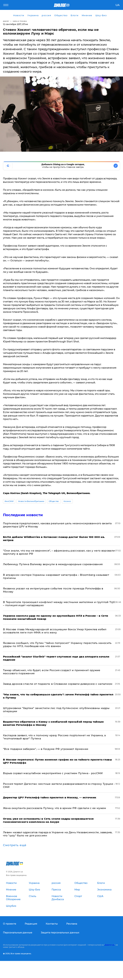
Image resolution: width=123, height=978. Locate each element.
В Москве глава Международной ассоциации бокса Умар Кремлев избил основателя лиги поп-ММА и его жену (54, 631)
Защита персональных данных (60, 932)
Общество (54, 501)
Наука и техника (20, 21)
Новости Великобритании (31, 501)
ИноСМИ (9, 501)
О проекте (9, 923)
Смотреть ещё (14, 845)
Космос (67, 501)
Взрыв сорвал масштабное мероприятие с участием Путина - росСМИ (53, 773)
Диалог (6, 21)
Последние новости (23, 515)
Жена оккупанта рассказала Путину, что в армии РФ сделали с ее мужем (54, 808)
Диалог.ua (109, 945)
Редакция (31, 923)
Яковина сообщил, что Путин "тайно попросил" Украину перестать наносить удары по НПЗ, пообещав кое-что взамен (57, 644)
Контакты (52, 923)
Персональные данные (17, 932)
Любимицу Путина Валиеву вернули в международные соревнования (53, 564)
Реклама (71, 923)
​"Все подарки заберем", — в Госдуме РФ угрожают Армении (45, 748)
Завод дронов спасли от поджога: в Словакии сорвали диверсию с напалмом (57, 683)
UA (118, 5)
